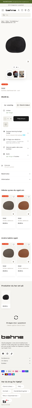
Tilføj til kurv (21, 118)
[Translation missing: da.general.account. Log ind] (18, 10)
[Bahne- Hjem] (11, 10)
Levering (10, 105)
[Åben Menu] (2, 10)
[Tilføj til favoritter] (5, 124)
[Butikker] (25, 10)
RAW (3, 88)
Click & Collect (25, 105)
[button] (16, 134)
